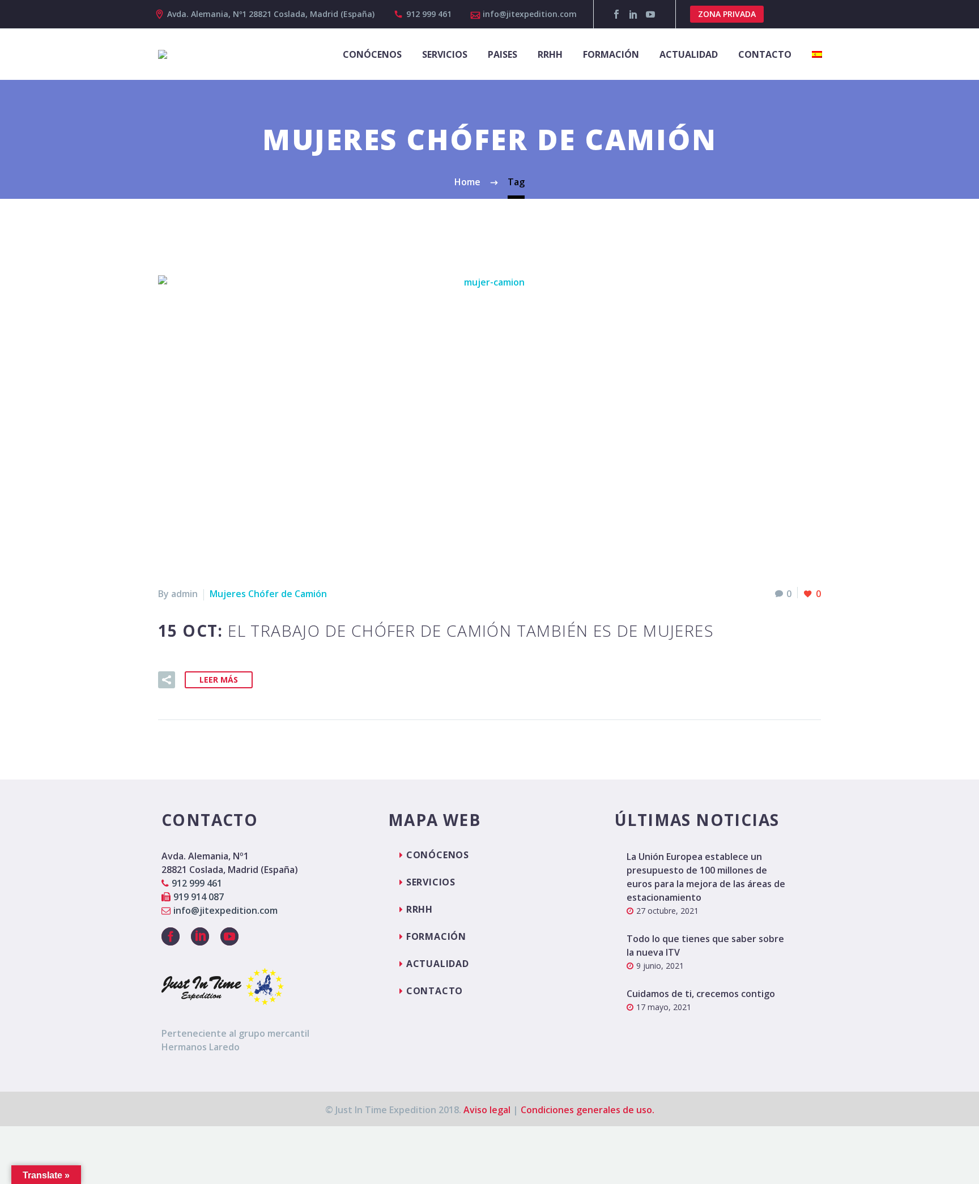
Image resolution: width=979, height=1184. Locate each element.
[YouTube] (650, 14)
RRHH (550, 54)
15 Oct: (436, 630)
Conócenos (372, 54)
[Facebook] (616, 14)
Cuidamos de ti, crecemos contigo (701, 993)
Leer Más (218, 679)
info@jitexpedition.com (530, 13)
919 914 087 (198, 897)
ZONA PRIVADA (727, 13)
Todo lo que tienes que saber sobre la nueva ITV (705, 945)
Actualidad (688, 54)
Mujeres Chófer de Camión (268, 593)
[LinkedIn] (633, 14)
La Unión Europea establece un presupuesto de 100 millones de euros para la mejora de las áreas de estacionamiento (706, 877)
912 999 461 (429, 13)
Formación (611, 54)
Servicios (444, 54)
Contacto (764, 54)
